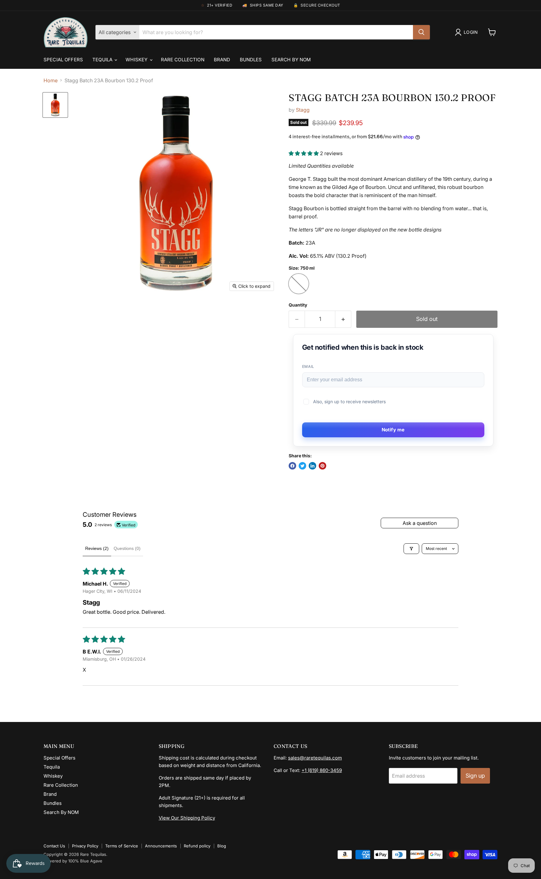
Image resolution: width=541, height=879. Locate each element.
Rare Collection (182, 60)
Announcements (161, 845)
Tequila (103, 60)
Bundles (251, 60)
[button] (304, 153)
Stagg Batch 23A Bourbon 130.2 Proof (392, 98)
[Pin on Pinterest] (322, 466)
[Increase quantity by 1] (343, 319)
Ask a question (420, 523)
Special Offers (63, 60)
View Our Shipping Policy (187, 818)
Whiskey (137, 60)
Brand (222, 60)
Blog (221, 845)
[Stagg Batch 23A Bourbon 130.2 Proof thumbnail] (55, 105)
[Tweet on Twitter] (302, 466)
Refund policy (197, 845)
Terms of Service (121, 845)
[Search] (421, 32)
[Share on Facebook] (292, 466)
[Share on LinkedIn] (312, 466)
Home (51, 80)
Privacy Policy (85, 845)
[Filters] (411, 548)
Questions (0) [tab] (127, 548)
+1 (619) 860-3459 (321, 770)
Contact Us (54, 845)
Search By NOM (291, 60)
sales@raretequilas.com (315, 758)
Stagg (303, 110)
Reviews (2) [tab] (97, 548)
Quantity (298, 304)
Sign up (475, 775)
